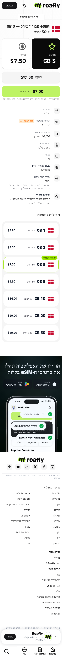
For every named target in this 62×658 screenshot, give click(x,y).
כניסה (9, 5)
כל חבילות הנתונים (29, 17)
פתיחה (10, 637)
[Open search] (6, 651)
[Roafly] (47, 5)
